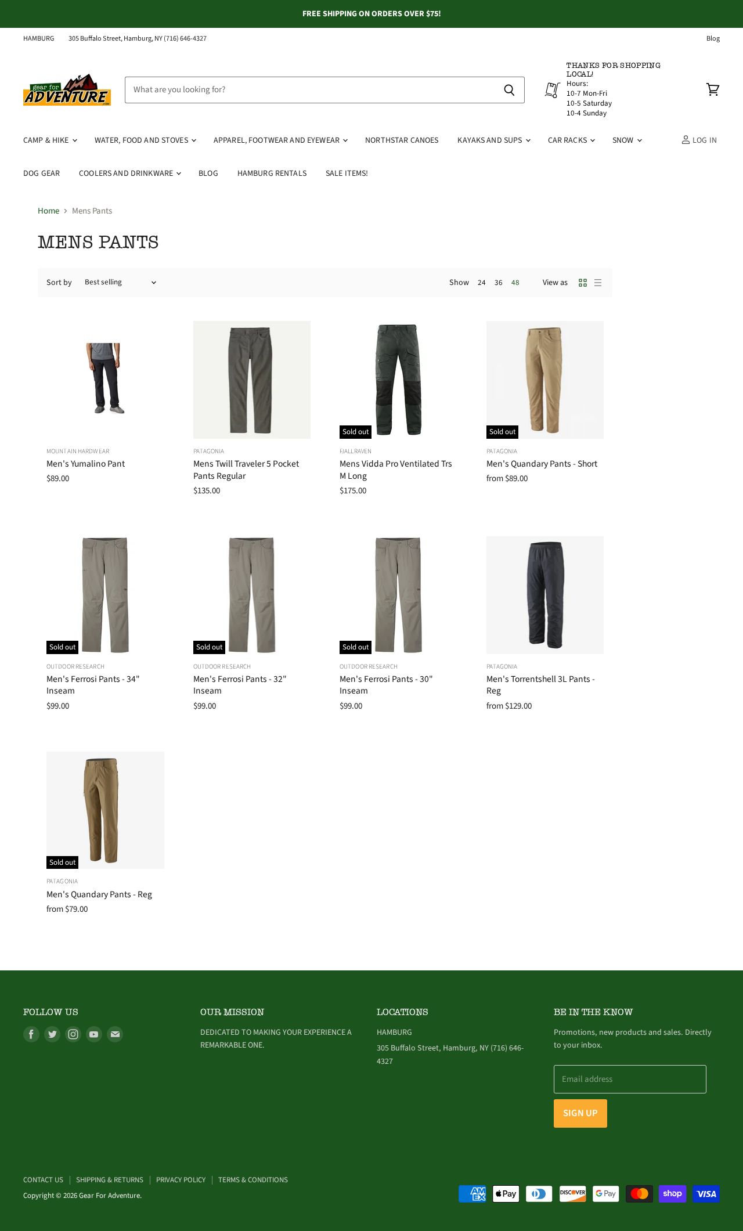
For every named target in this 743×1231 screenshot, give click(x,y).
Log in (704, 140)
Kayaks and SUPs (490, 140)
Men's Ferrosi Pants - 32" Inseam (240, 685)
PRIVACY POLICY (180, 1180)
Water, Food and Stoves (142, 140)
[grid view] (583, 282)
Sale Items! (347, 173)
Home (48, 211)
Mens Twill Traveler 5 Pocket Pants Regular (246, 469)
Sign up (580, 1113)
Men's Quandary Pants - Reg (99, 894)
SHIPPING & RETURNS (109, 1180)
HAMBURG (39, 39)
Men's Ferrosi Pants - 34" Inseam (93, 685)
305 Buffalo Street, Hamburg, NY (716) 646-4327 (137, 39)
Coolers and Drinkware (127, 173)
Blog (713, 39)
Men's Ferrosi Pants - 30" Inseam (386, 685)
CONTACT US (43, 1180)
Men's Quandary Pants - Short (541, 463)
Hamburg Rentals (271, 173)
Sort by (59, 282)
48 (515, 282)
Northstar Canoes (401, 140)
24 (482, 282)
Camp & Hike (47, 140)
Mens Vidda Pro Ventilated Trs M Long (396, 469)
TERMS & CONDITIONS (253, 1180)
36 (499, 282)
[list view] (598, 282)
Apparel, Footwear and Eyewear (277, 140)
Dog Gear (41, 173)
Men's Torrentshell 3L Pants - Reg (540, 685)
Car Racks (568, 140)
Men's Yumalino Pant (85, 463)
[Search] (509, 90)
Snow (624, 140)
